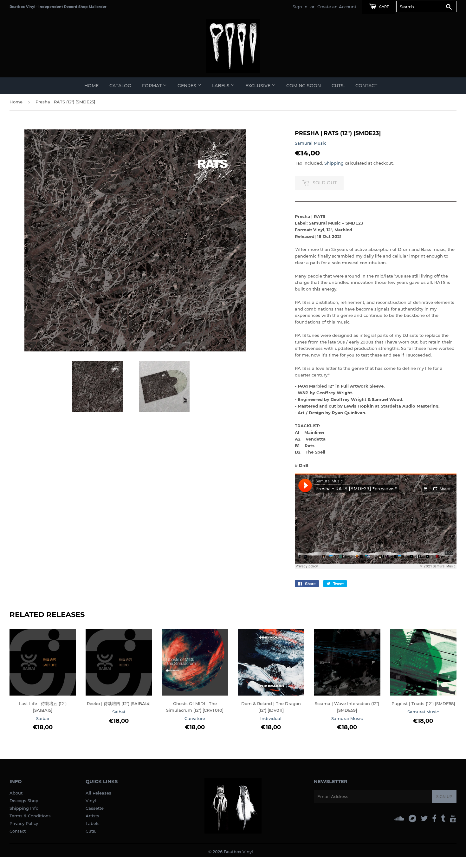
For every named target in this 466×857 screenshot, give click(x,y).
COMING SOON (303, 85)
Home (91, 85)
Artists (92, 815)
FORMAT (152, 85)
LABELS (221, 85)
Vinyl (91, 800)
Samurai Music (310, 143)
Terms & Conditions (30, 815)
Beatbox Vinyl (238, 851)
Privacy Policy (24, 823)
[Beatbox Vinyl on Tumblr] (443, 818)
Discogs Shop (24, 800)
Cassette (95, 808)
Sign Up (444, 796)
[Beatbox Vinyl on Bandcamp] (412, 818)
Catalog (120, 85)
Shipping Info (24, 808)
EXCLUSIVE (258, 85)
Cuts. (91, 831)
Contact (366, 85)
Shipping (334, 163)
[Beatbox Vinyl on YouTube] (453, 818)
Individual (271, 718)
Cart (383, 6)
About (16, 792)
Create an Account (336, 6)
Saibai (42, 718)
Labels (93, 823)
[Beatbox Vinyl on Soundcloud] (399, 818)
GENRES (187, 85)
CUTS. (338, 85)
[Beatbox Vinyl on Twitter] (424, 818)
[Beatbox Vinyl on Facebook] (434, 818)
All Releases (98, 792)
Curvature (194, 718)
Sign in (300, 6)
